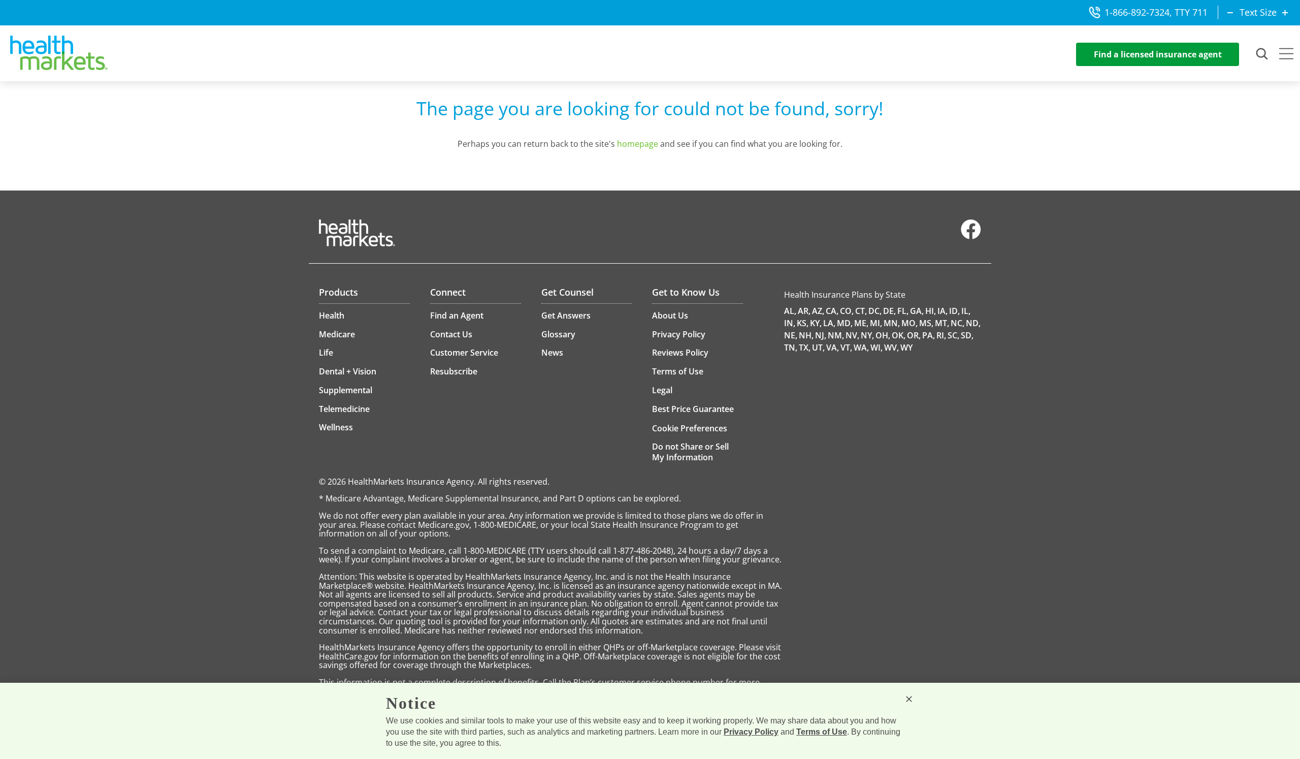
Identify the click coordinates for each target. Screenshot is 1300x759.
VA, (832, 347)
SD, (967, 335)
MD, (845, 323)
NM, (836, 335)
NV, (852, 335)
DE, (889, 311)
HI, (930, 311)
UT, (818, 347)
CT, (861, 311)
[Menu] (1286, 55)
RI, (941, 335)
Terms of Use (821, 732)
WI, (876, 347)
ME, (861, 323)
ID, (954, 311)
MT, (942, 323)
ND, (973, 323)
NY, (867, 335)
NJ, (820, 335)
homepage (637, 143)
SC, (953, 335)
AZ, (818, 311)
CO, (847, 311)
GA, (917, 311)
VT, (846, 347)
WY (906, 347)
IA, (942, 311)
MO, (909, 323)
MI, (876, 323)
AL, (790, 311)
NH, (806, 335)
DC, (875, 311)
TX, (804, 347)
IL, (965, 311)
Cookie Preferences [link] (689, 428)
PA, (928, 335)
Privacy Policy (751, 732)
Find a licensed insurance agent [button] (1158, 54)
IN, (789, 323)
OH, (882, 335)
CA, (832, 311)
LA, (829, 323)
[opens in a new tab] (971, 236)
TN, (790, 347)
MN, (892, 323)
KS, (802, 323)
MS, (926, 323)
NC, (957, 323)
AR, (804, 311)
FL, (902, 311)
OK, (898, 335)
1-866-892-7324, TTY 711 (1156, 12)
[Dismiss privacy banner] (909, 699)
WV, (891, 347)
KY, (816, 323)
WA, (861, 347)
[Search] (1262, 54)
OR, (914, 335)
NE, (790, 335)
